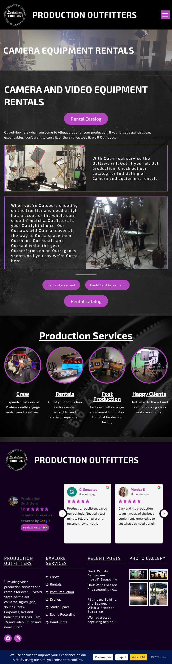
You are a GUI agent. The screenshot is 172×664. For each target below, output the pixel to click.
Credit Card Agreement (107, 285)
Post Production (107, 396)
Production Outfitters (85, 14)
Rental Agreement (61, 285)
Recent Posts (104, 558)
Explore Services (56, 561)
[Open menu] (165, 14)
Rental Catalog (86, 118)
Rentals (65, 393)
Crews (54, 577)
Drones (55, 599)
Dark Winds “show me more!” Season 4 (102, 575)
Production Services (86, 335)
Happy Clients (149, 393)
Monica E (138, 489)
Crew (22, 393)
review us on (32, 527)
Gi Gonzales (88, 489)
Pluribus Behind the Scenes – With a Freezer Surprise (102, 605)
